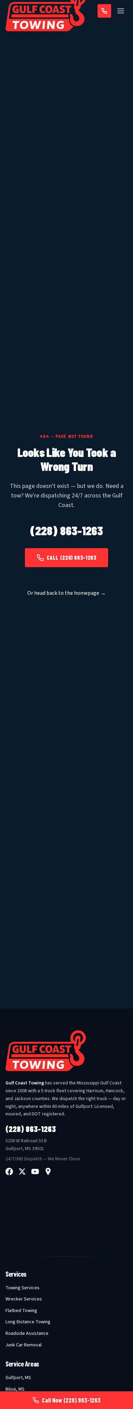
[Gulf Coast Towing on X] (22, 1171)
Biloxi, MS (15, 1389)
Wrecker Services (23, 1299)
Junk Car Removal (23, 1345)
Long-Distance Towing (27, 1321)
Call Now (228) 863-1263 (71, 1400)
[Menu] (121, 11)
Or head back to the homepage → (66, 593)
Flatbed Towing (21, 1310)
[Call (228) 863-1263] (104, 11)
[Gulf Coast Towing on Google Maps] (48, 1171)
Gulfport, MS (18, 1377)
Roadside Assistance (26, 1333)
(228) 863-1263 (66, 530)
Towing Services (22, 1287)
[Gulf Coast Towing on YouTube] (35, 1171)
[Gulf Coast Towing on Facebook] (9, 1171)
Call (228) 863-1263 (71, 557)
